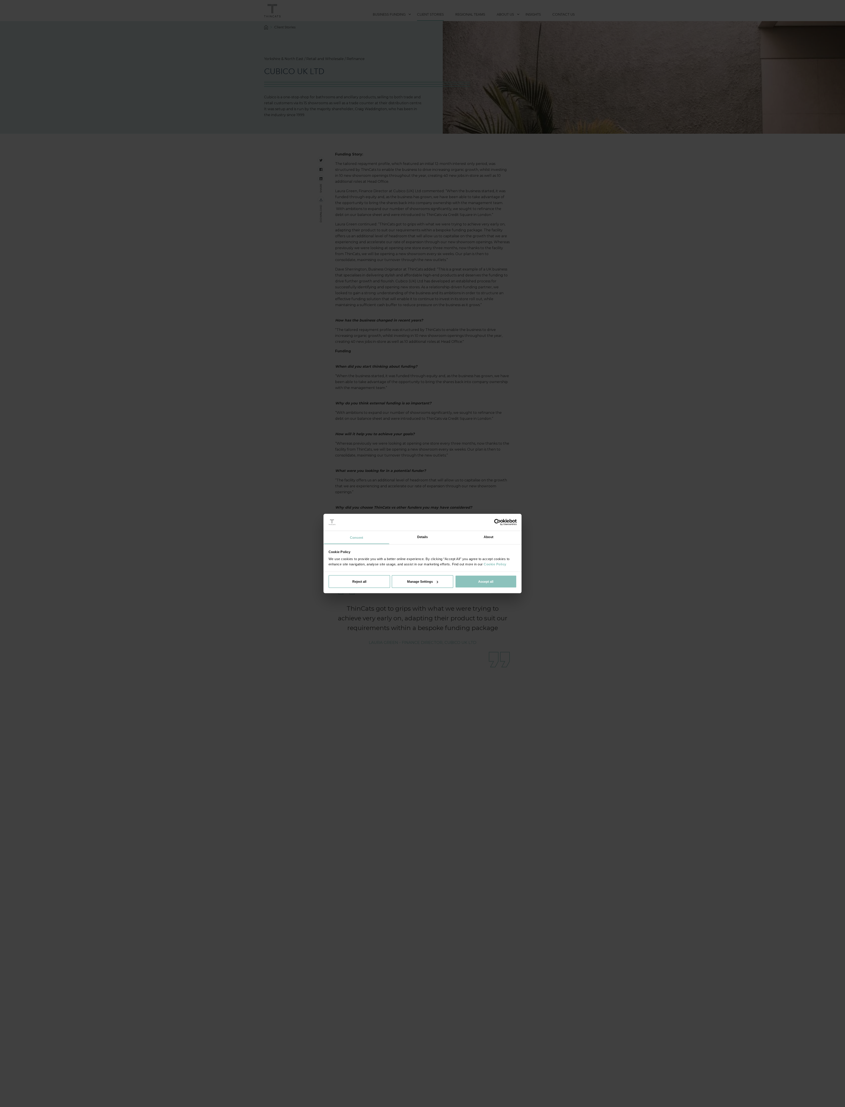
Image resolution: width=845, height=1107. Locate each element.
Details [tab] (422, 537)
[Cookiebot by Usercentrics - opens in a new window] (497, 522)
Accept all (485, 581)
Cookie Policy (495, 564)
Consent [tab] (356, 537)
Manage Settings (420, 581)
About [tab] (488, 537)
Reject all (359, 581)
